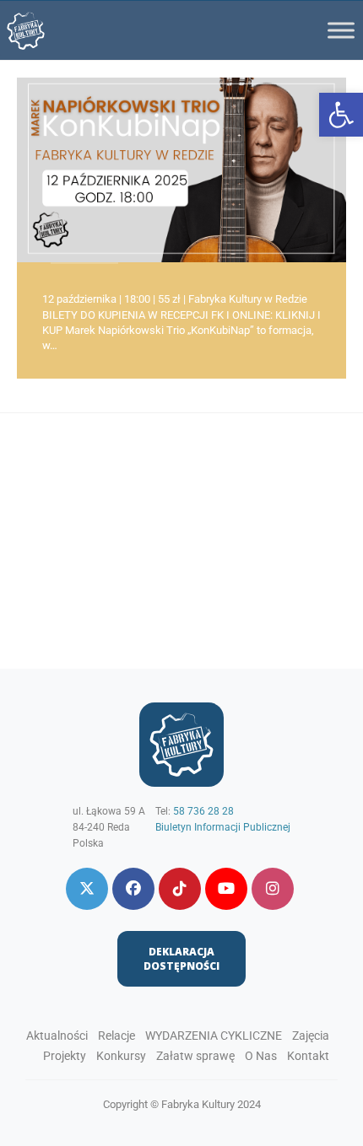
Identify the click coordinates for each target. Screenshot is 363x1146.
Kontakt (308, 1056)
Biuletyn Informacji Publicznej (222, 827)
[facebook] (133, 889)
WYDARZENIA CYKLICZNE (213, 1035)
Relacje (116, 1035)
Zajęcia (310, 1035)
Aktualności (57, 1035)
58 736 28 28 (203, 811)
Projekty (64, 1056)
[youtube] (226, 889)
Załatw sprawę (195, 1056)
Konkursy (121, 1056)
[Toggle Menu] (341, 30)
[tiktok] (180, 889)
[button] (341, 115)
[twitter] (87, 889)
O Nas (261, 1056)
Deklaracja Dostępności (181, 958)
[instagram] (273, 889)
